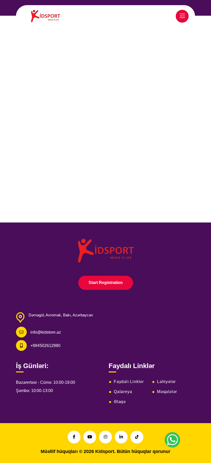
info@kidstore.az (45, 332)
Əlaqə (120, 402)
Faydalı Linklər (129, 382)
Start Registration (106, 282)
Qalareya (123, 392)
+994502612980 (45, 345)
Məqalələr (167, 392)
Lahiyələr (166, 382)
